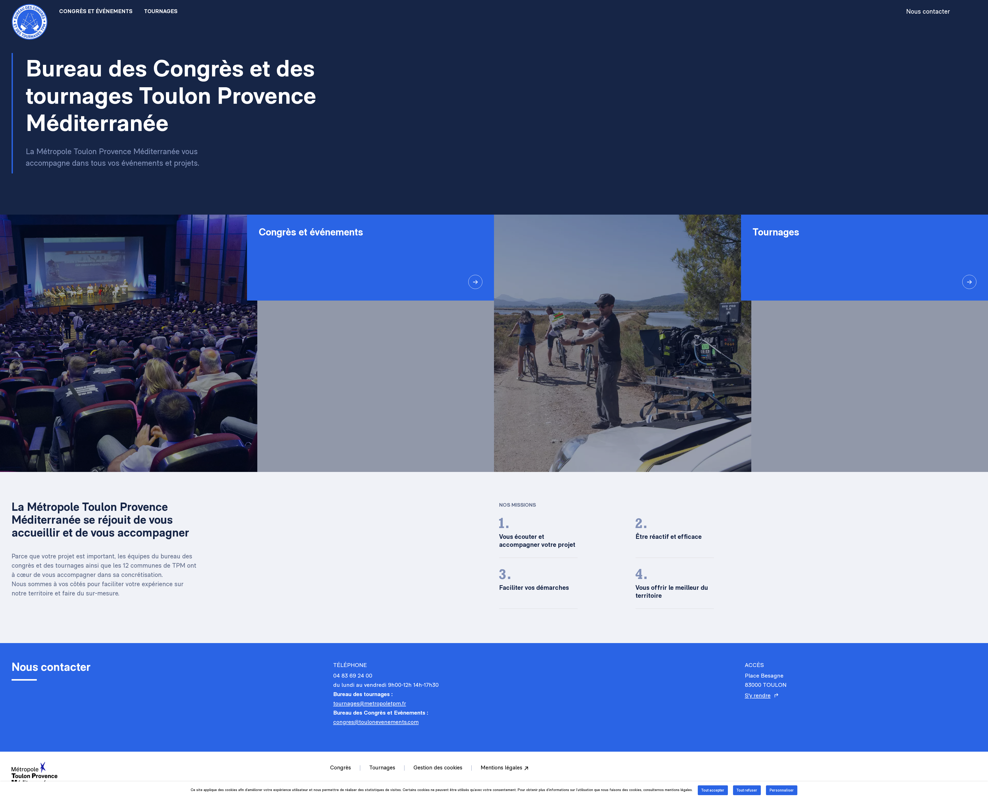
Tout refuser (747, 790)
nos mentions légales (675, 790)
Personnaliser (782, 790)
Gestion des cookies (437, 768)
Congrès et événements (96, 11)
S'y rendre (758, 696)
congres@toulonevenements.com (376, 722)
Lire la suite (370, 258)
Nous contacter (928, 12)
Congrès (340, 768)
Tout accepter (712, 790)
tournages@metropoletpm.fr (369, 704)
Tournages (161, 11)
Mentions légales (501, 768)
